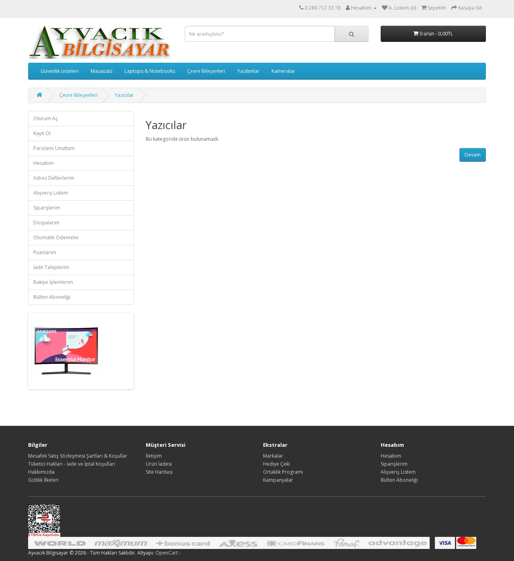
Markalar (273, 455)
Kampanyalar (278, 480)
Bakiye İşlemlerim (53, 282)
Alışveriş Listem (50, 192)
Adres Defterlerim (53, 178)
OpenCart (166, 552)
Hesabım (43, 163)
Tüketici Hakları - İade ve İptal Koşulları (71, 463)
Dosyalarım (46, 222)
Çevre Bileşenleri (206, 71)
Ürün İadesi (159, 463)
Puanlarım (44, 252)
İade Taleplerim (51, 267)
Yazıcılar (124, 95)
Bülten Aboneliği (52, 297)
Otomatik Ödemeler (56, 237)
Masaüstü (101, 71)
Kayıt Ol (42, 133)
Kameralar (283, 71)
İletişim (154, 455)
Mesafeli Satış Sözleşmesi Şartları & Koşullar (77, 455)
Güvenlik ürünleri (60, 71)
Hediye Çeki (276, 463)
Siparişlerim (46, 207)
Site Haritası (159, 472)
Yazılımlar (248, 71)
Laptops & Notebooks (149, 71)
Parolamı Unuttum (54, 148)
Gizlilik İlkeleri (43, 480)
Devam (473, 154)
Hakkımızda (41, 472)
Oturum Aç (45, 118)
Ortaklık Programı (283, 472)
